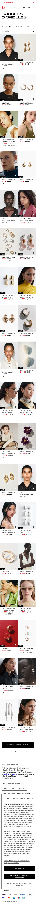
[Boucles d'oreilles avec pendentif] (9, 477)
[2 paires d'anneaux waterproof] (9, 124)
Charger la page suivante (18, 745)
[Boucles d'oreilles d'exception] (27, 355)
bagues (14, 774)
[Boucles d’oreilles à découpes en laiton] (27, 203)
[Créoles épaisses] (9, 395)
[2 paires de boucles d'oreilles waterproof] (9, 593)
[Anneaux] (9, 87)
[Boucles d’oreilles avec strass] (27, 712)
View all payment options (9, 901)
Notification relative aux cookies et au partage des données (17, 862)
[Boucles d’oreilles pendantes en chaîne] (27, 280)
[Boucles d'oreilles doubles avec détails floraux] (27, 671)
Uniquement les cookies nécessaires (19, 876)
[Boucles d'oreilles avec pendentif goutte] (27, 47)
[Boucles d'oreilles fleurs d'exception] (27, 556)
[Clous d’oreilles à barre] (9, 280)
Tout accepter (19, 869)
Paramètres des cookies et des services (19, 884)
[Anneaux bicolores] (27, 87)
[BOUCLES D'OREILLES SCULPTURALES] (9, 203)
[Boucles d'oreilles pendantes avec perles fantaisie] (27, 241)
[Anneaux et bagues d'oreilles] (9, 241)
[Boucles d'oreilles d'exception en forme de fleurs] (27, 436)
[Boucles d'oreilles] (9, 164)
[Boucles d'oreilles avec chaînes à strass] (9, 712)
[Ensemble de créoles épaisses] (27, 515)
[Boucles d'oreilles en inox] (9, 436)
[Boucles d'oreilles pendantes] (27, 124)
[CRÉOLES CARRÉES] (9, 47)
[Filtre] (33, 31)
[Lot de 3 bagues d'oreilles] (27, 633)
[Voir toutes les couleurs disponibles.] (3, 68)
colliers (6, 774)
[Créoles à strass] (27, 395)
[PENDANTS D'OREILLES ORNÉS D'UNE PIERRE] (27, 477)
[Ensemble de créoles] (27, 593)
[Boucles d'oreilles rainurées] (9, 318)
